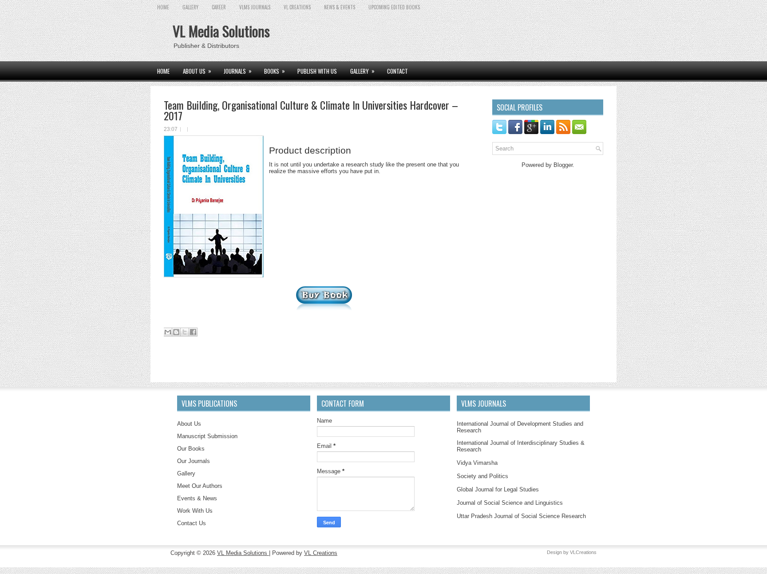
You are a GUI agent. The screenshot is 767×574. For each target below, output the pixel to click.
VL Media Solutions (221, 30)
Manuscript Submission (207, 436)
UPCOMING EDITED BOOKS (394, 7)
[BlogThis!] (176, 332)
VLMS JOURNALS (254, 7)
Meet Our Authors (199, 486)
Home (163, 7)
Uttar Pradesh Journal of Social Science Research (521, 516)
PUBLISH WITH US (317, 71)
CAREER (219, 7)
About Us (189, 423)
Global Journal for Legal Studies (498, 489)
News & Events (339, 7)
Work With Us (195, 510)
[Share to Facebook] (193, 332)
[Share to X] (184, 332)
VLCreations (583, 552)
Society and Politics (482, 476)
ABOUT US (197, 70)
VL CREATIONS (297, 7)
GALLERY (190, 7)
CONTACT (397, 71)
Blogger (563, 165)
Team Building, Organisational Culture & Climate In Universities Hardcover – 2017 (311, 110)
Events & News (197, 498)
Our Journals (193, 461)
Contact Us (191, 523)
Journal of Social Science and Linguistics (510, 502)
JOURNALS (238, 70)
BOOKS (274, 70)
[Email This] (167, 332)
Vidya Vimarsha (477, 462)
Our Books (191, 448)
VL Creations (320, 553)
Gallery (186, 473)
